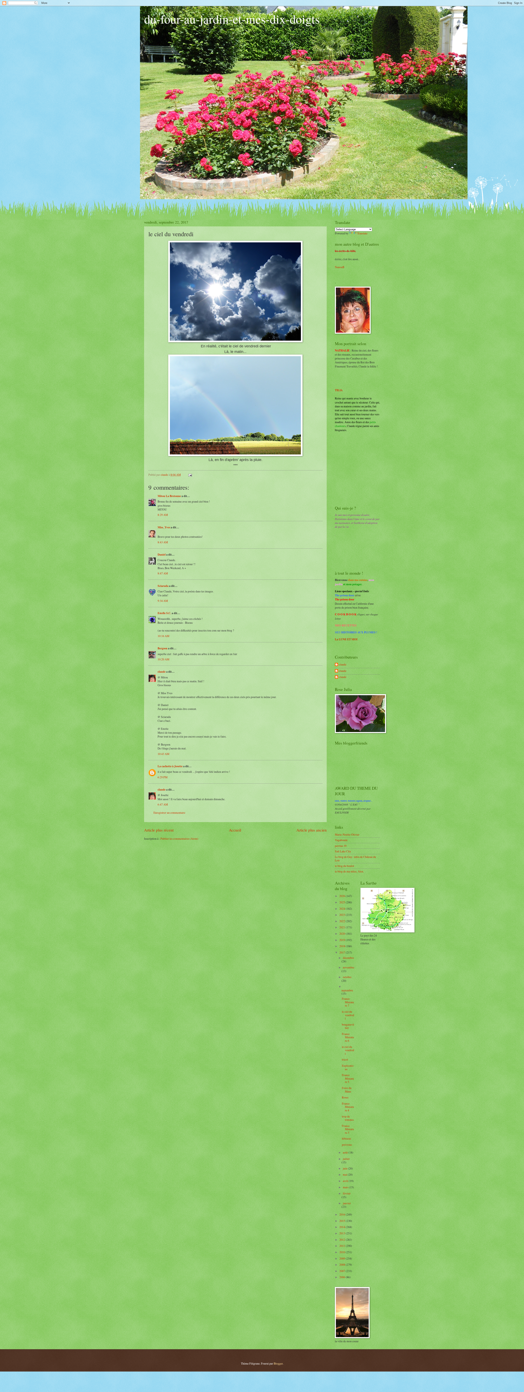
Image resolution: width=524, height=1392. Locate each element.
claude (162, 672)
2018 (342, 946)
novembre (348, 967)
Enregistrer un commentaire (169, 813)
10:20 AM (163, 659)
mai (345, 1174)
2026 (342, 896)
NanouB (339, 267)
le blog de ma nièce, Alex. (349, 871)
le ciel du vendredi (348, 1015)
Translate (362, 233)
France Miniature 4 (348, 1107)
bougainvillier (348, 1026)
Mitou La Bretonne (169, 496)
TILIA (339, 390)
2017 (342, 952)
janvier (347, 1203)
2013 (342, 1233)
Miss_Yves (164, 527)
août (345, 1152)
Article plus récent (159, 830)
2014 (342, 1227)
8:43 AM (163, 542)
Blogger (278, 1363)
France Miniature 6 (348, 1037)
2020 (342, 934)
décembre (348, 958)
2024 (342, 909)
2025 (342, 902)
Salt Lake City (343, 851)
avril (346, 1181)
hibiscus (346, 1138)
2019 (342, 940)
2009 (342, 1258)
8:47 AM (163, 573)
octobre (347, 977)
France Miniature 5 (348, 1078)
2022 (342, 921)
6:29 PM (162, 777)
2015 (342, 1221)
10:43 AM (163, 754)
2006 (342, 1277)
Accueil (235, 830)
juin (345, 1168)
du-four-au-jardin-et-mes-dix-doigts (232, 19)
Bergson (162, 648)
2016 (342, 1214)
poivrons (347, 1145)
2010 (342, 1252)
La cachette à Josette (170, 766)
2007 (342, 1271)
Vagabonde (341, 840)
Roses (345, 1097)
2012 (342, 1240)
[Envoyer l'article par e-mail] (190, 475)
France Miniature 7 (348, 1002)
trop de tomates (348, 1118)
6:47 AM (163, 804)
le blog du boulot (344, 866)
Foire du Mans (346, 1089)
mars (346, 1187)
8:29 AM (163, 515)
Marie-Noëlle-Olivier (347, 834)
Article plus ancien (311, 830)
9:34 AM (163, 601)
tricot (345, 1059)
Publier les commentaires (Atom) (179, 839)
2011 (342, 1246)
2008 (342, 1265)
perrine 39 (341, 846)
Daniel (162, 555)
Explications (347, 1067)
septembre (347, 990)
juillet (346, 1159)
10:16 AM (163, 636)
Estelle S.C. (164, 613)
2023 (342, 915)
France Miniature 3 (348, 1129)
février (347, 1193)
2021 (342, 927)
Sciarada (163, 586)
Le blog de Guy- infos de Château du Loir (355, 858)
